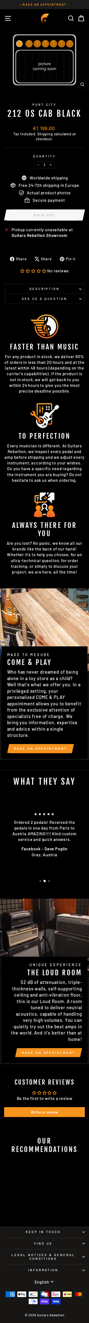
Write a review (45, 1112)
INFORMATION (43, 1270)
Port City (44, 105)
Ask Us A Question (44, 299)
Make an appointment (40, 748)
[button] (33, 270)
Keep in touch (43, 1232)
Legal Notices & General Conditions (43, 1257)
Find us (43, 1243)
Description (44, 289)
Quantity (44, 156)
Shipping (45, 134)
